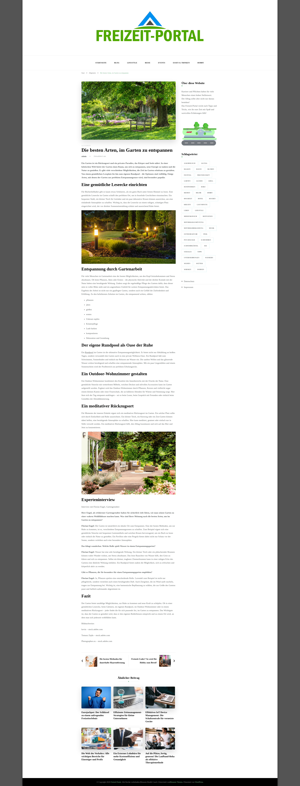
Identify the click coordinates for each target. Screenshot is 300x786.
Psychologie (189, 240)
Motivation (208, 216)
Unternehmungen (191, 257)
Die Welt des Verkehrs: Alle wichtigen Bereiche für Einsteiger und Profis (95, 756)
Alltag (204, 163)
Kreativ (187, 204)
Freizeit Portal (116, 782)
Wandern (209, 257)
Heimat (187, 193)
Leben (186, 210)
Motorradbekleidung (193, 228)
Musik (211, 228)
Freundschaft (203, 175)
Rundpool (89, 352)
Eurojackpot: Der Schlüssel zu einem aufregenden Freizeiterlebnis (95, 715)
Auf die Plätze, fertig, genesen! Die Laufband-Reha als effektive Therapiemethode (159, 758)
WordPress (199, 782)
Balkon (187, 169)
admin (83, 156)
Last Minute (202, 204)
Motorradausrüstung (194, 222)
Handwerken (189, 187)
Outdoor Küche (191, 234)
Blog (116, 63)
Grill (210, 181)
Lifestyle (132, 63)
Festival (187, 175)
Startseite (101, 63)
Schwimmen (206, 240)
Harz (203, 187)
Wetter (199, 263)
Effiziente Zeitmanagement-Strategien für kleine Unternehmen (127, 715)
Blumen (211, 169)
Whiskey (187, 269)
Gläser (199, 181)
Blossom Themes (176, 782)
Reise (147, 63)
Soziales (188, 252)
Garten (187, 181)
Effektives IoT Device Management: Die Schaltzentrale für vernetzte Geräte (159, 717)
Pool (205, 234)
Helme (198, 193)
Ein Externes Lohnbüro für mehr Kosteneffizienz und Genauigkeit (127, 756)
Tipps (199, 252)
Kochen (212, 198)
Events (161, 63)
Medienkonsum (190, 216)
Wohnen (200, 269)
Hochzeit (188, 198)
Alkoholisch (189, 163)
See (205, 246)
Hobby (200, 63)
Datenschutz (189, 281)
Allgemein (86, 145)
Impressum (188, 287)
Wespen (187, 263)
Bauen (199, 169)
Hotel (200, 198)
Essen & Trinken (181, 63)
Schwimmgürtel (191, 246)
